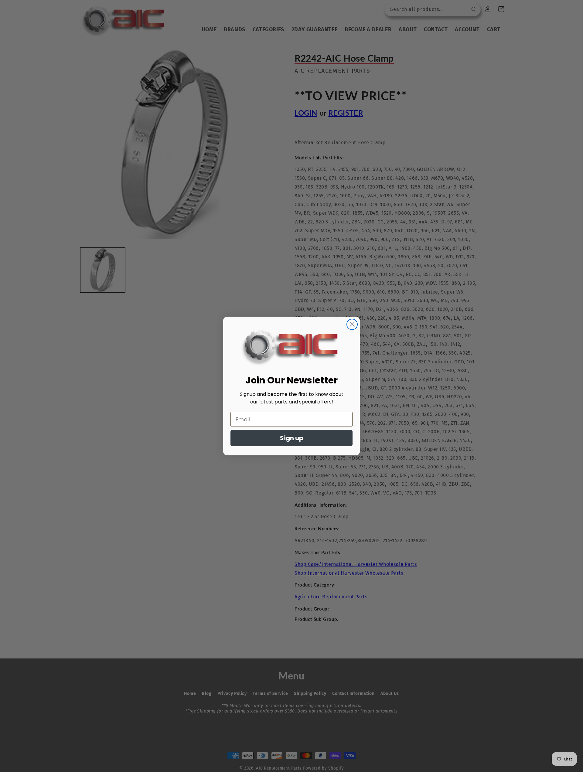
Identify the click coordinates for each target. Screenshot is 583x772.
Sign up (291, 438)
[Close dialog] (352, 324)
